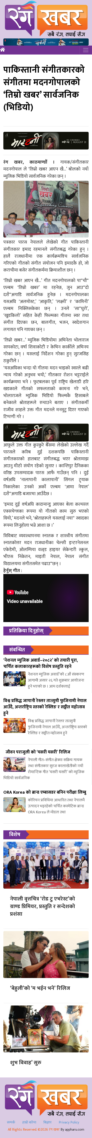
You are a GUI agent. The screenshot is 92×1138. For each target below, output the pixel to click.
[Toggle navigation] (85, 50)
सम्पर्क (11, 1122)
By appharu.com (72, 1130)
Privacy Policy (69, 1122)
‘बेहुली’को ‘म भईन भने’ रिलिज (40, 988)
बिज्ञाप (47, 1122)
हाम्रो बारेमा (29, 1122)
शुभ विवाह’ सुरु (25, 1062)
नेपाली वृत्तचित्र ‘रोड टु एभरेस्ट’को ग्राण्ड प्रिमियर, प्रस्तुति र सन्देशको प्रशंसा (42, 906)
